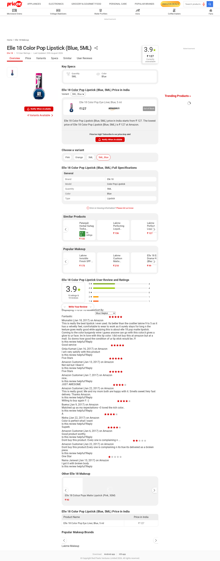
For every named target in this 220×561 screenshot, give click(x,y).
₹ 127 (150, 56)
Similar (67, 58)
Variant (65, 94)
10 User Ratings (23, 53)
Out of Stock (149, 109)
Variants (41, 58)
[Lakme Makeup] (110, 539)
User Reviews (84, 58)
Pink (67, 157)
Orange (79, 157)
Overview (15, 58)
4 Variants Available (38, 115)
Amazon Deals (170, 4)
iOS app (122, 554)
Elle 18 (10, 53)
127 (82, 109)
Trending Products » (178, 96)
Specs (54, 58)
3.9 (150, 49)
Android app (109, 554)
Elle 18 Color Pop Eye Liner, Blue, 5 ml (100, 102)
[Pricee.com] (15, 4)
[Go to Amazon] (71, 107)
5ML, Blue (103, 157)
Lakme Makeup (70, 546)
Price (28, 58)
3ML (90, 157)
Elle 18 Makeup (22, 40)
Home (9, 40)
